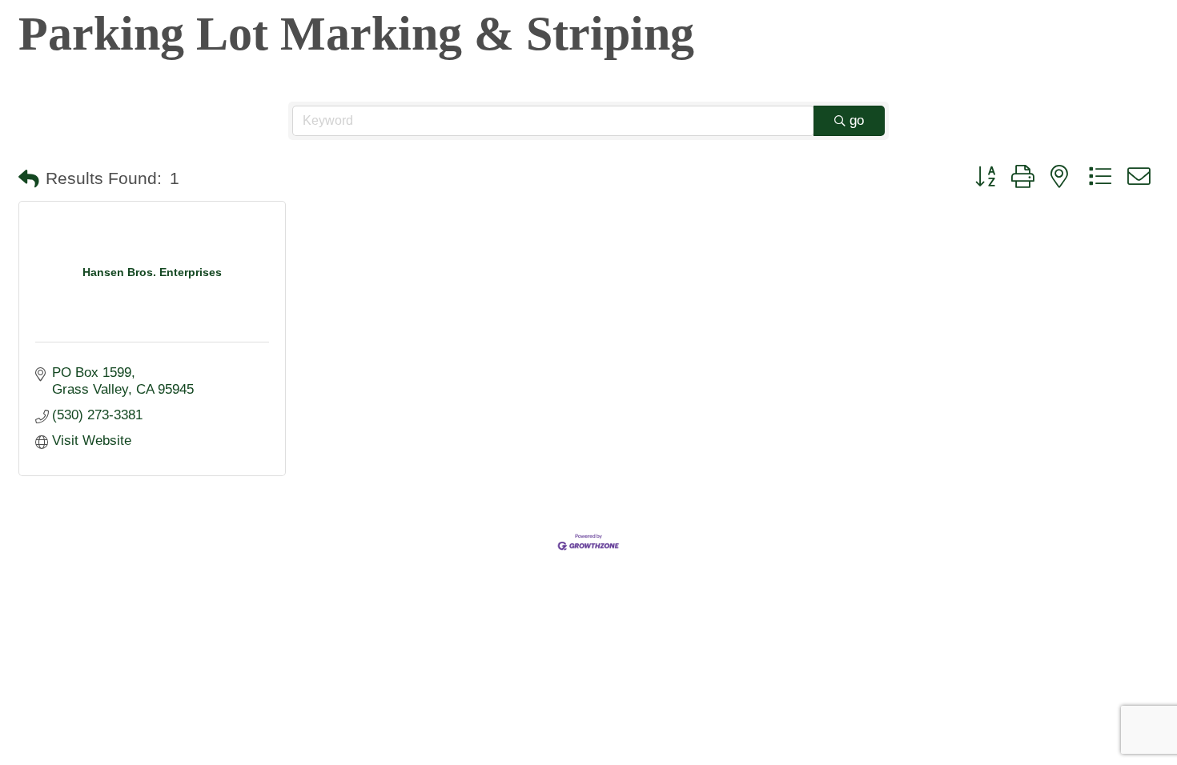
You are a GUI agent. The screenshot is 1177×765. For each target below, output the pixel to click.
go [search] (857, 120)
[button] (28, 179)
